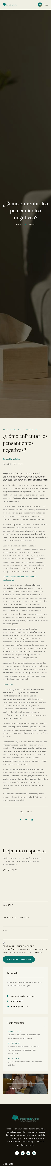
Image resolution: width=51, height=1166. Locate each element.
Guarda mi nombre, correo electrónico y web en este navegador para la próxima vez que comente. (25, 949)
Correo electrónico (16, 918)
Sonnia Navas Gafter (12, 459)
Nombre (8, 905)
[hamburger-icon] (46, 5)
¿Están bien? (8, 684)
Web (5, 930)
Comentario (10, 870)
